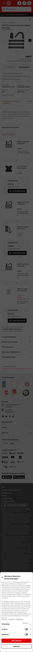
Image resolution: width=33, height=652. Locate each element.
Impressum (11, 619)
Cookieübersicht (19, 619)
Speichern (16, 646)
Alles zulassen (16, 641)
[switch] (26, 629)
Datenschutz (4, 619)
